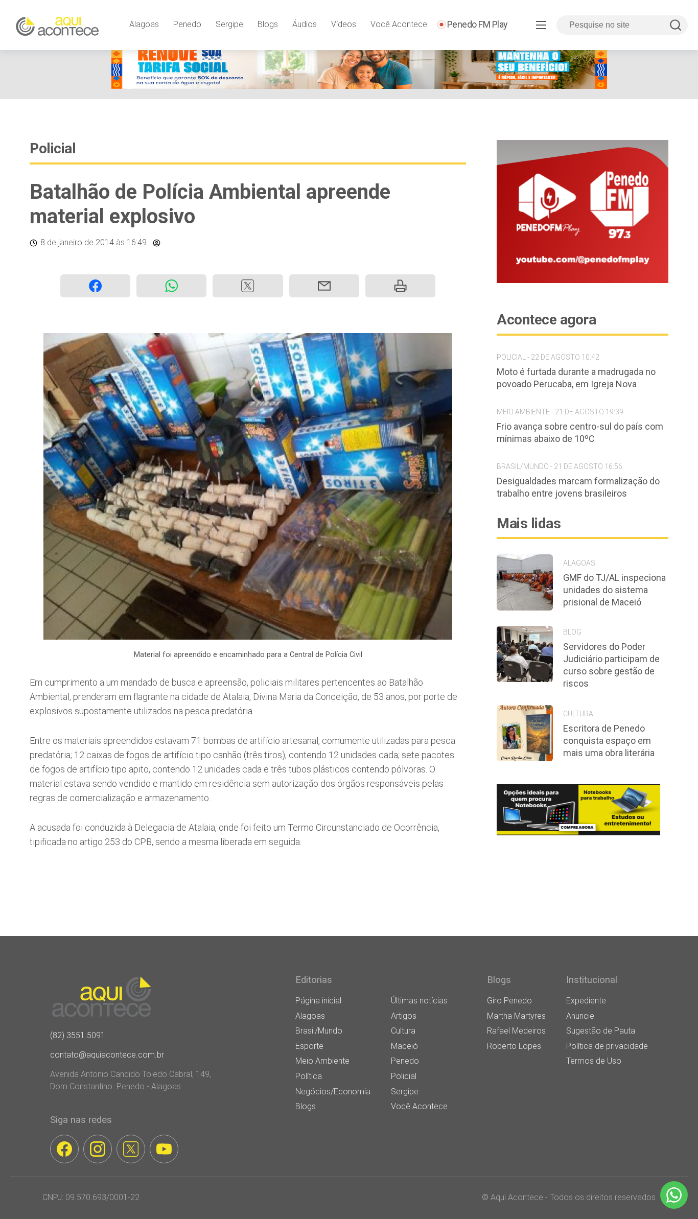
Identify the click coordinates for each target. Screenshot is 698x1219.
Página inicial (318, 1000)
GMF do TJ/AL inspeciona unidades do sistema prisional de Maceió (614, 589)
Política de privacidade (607, 1046)
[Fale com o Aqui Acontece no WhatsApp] (674, 1195)
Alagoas (144, 24)
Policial (53, 148)
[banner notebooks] (578, 835)
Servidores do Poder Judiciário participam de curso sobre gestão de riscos (611, 665)
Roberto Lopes (514, 1046)
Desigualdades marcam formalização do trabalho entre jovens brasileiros (578, 487)
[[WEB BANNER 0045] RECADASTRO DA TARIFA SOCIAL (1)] (359, 86)
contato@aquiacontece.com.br (107, 1055)
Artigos (403, 1016)
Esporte (309, 1046)
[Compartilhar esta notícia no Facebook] (95, 285)
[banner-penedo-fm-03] (582, 280)
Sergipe (229, 24)
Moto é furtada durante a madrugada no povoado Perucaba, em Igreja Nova (576, 377)
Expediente (586, 1000)
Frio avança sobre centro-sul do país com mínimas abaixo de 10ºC (580, 432)
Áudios (304, 24)
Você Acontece (398, 24)
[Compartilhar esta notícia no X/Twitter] (248, 285)
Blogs (268, 24)
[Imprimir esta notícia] (400, 285)
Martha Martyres (516, 1016)
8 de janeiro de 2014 (77, 242)
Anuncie (580, 1016)
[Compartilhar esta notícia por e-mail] (324, 285)
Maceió (404, 1046)
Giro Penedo (509, 1000)
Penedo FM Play (477, 24)
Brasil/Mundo (318, 1031)
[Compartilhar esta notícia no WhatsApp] (171, 285)
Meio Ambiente (322, 1061)
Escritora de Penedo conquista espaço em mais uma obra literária (609, 740)
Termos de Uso (593, 1061)
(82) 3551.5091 (77, 1035)
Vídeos (343, 24)
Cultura (403, 1031)
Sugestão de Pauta (600, 1031)
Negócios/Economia (332, 1091)
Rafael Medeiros (516, 1031)
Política (308, 1076)
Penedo (187, 24)
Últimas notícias (419, 1000)
